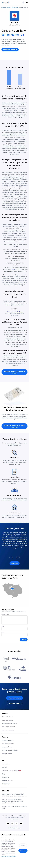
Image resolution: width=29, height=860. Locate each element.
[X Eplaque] (16, 823)
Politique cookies (7, 753)
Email (2, 632)
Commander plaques (14, 703)
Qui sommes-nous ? (7, 740)
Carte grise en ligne (7, 720)
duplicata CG (14, 269)
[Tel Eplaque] (23, 2)
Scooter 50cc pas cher (8, 730)
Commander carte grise (10, 49)
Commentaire (5, 614)
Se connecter (5, 784)
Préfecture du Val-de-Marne (14, 312)
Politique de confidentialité (9, 750)
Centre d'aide (6, 764)
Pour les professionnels (8, 727)
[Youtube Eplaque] (21, 823)
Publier (24, 639)
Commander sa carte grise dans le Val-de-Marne (15, 372)
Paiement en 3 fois (7, 780)
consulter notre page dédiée (8, 856)
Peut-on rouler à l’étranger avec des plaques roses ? (14, 807)
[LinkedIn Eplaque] (12, 823)
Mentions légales (7, 747)
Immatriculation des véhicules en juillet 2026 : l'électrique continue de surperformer (14, 795)
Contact (4, 767)
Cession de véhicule (7, 717)
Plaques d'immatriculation (9, 723)
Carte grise (14, 563)
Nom (2, 626)
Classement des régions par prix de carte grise (14, 426)
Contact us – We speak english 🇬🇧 (11, 770)
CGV (20, 828)
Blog (3, 774)
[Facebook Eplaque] (7, 823)
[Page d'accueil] (5, 2)
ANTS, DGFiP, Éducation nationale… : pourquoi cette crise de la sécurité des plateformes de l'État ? (12, 801)
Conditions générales (8, 744)
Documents (5, 777)
